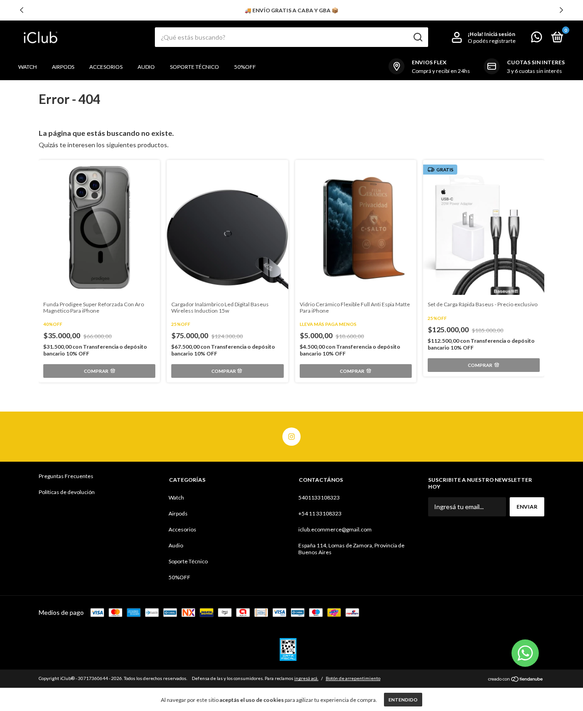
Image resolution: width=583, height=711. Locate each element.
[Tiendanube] (515, 679)
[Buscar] (417, 37)
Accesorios (106, 66)
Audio (146, 66)
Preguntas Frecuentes (66, 476)
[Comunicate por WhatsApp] (537, 39)
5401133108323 (319, 497)
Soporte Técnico (194, 66)
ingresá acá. (306, 678)
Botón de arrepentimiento (353, 678)
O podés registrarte (492, 40)
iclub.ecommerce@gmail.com (335, 529)
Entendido (403, 699)
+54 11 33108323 (320, 513)
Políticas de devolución (67, 492)
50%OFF (245, 66)
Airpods (63, 66)
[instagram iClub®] (291, 437)
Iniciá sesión (499, 34)
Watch (27, 66)
